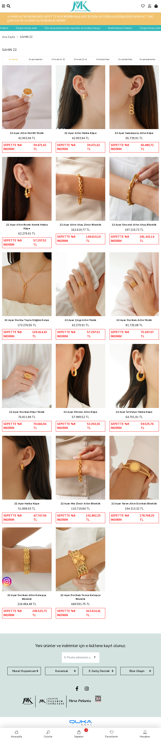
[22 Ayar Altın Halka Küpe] (80, 97)
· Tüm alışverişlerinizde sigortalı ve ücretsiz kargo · (62, 28)
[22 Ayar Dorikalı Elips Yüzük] (27, 376)
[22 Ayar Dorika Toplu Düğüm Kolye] (27, 284)
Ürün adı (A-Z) (58, 59)
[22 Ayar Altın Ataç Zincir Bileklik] (80, 189)
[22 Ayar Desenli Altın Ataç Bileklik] (134, 189)
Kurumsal (61, 671)
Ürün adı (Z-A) (80, 59)
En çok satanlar (36, 59)
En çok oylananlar (147, 59)
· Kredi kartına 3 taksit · (110, 28)
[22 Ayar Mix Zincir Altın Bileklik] (80, 468)
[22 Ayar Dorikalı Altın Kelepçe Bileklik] (27, 559)
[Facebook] (76, 689)
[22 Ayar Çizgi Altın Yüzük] (80, 284)
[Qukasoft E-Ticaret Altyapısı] (80, 722)
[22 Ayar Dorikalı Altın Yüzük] (134, 284)
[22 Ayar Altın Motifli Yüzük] (27, 97)
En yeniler (13, 59)
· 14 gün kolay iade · (16, 28)
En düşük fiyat (102, 59)
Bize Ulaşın (137, 671)
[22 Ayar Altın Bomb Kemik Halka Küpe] (27, 189)
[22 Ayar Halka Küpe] (27, 468)
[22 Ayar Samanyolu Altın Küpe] (134, 97)
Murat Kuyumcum (24, 671)
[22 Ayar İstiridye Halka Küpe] (134, 376)
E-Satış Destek (99, 671)
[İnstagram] (87, 689)
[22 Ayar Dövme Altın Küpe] (80, 376)
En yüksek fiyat (125, 59)
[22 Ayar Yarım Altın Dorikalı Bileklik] (134, 468)
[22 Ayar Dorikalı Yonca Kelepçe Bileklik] (80, 559)
